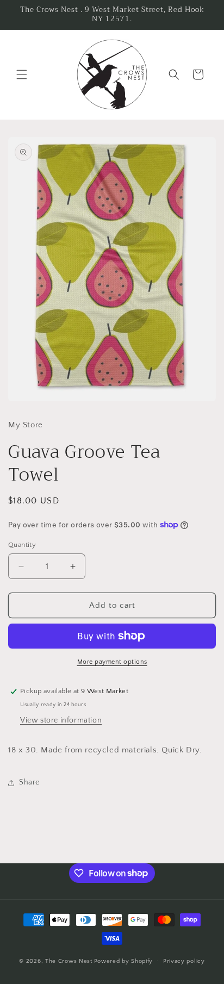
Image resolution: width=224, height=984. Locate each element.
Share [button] (29, 782)
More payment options (112, 661)
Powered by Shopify (123, 960)
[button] (22, 74)
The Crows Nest (68, 960)
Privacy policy (184, 961)
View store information (61, 720)
